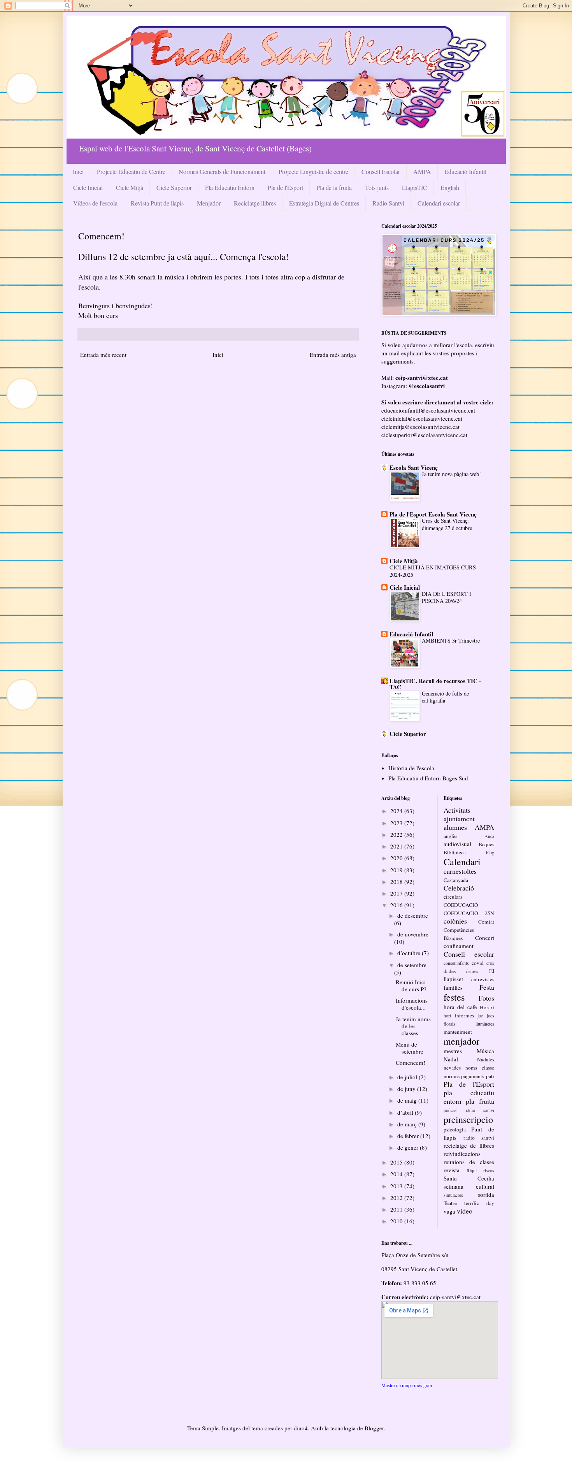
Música (485, 1051)
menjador (461, 1041)
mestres (453, 1051)
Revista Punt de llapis (157, 203)
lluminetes (484, 1024)
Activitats (457, 810)
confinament (459, 946)
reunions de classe (469, 1162)
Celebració (459, 887)
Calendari (462, 861)
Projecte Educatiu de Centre (131, 171)
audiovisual (457, 844)
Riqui (472, 1170)
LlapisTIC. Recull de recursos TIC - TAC (435, 683)
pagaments (472, 1076)
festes (454, 997)
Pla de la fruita (334, 187)
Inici (78, 171)
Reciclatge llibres (255, 203)
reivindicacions (462, 1154)
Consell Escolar (380, 171)
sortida (486, 1194)
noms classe (479, 1067)
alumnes (455, 827)
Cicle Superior (174, 187)
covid (478, 962)
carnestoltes (460, 871)
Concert (484, 938)
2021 (397, 846)
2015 (397, 1162)
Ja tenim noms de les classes (413, 1026)
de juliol (408, 1077)
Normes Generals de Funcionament (222, 171)
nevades (452, 1067)
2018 (397, 881)
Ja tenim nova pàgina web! (451, 474)
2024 (397, 811)
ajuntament (459, 818)
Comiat (486, 921)
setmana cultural (469, 1186)
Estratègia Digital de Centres (324, 203)
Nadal (451, 1059)
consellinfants (456, 963)
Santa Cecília (469, 1178)
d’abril (406, 1112)
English (449, 187)
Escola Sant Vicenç (414, 467)
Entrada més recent (103, 354)
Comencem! (410, 1062)
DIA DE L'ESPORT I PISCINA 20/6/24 (446, 597)
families (453, 987)
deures (472, 971)
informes (464, 1015)
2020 (397, 858)
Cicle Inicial (88, 187)
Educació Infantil (465, 171)
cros (490, 963)
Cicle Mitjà (129, 187)
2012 (397, 1197)
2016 (397, 905)
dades (450, 971)
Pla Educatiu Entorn (229, 187)
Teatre (450, 1203)
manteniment (458, 1031)
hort (447, 1015)
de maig (407, 1100)
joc (480, 1015)
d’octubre (409, 953)
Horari (487, 1007)
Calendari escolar (439, 203)
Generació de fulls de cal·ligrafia (445, 697)
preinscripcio (468, 1119)
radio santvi (478, 1137)
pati (490, 1076)
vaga (449, 1211)
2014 (397, 1174)
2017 (397, 893)
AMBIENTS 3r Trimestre (451, 640)
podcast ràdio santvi (469, 1110)
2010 (397, 1221)
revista (452, 1170)
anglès (450, 836)
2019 (397, 870)
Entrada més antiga (333, 354)
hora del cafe (460, 1007)
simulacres (453, 1195)
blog (490, 852)
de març (407, 1124)
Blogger (374, 1428)
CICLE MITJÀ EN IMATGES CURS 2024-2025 (433, 571)
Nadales (485, 1059)
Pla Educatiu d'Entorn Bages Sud (428, 778)
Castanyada (456, 880)
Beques (486, 844)
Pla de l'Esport (285, 187)
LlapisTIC (414, 187)
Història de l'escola (411, 768)
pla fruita (480, 1101)
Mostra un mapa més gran (406, 1385)
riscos (488, 1170)
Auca (489, 836)
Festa (486, 987)
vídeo (464, 1211)
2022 (397, 834)
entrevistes (482, 979)
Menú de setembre (409, 1047)
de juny (407, 1089)
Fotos (486, 998)
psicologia (455, 1129)
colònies (455, 921)
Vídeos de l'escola (95, 203)
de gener (408, 1147)
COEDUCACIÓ (461, 904)
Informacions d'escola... (412, 1003)
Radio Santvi (388, 203)
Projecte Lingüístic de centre (313, 171)
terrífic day (479, 1203)
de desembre (412, 915)
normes (452, 1076)
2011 (397, 1209)
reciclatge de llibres (469, 1145)
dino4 (301, 1428)
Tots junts (377, 187)
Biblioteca (455, 852)
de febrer (408, 1136)
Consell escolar (469, 954)
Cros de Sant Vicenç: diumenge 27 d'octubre (447, 524)
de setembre (411, 965)
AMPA (422, 171)
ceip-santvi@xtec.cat (455, 1297)
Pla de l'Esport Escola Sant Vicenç (433, 514)
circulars (453, 896)
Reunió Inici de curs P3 (411, 985)
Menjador (209, 203)
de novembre (412, 934)
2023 (397, 823)
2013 (397, 1186)
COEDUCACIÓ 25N (469, 913)
